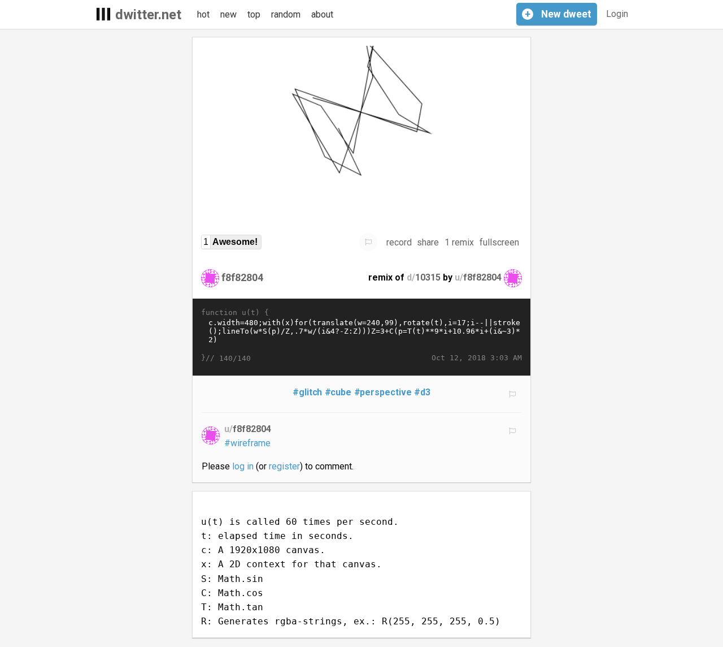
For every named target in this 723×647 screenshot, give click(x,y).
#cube (338, 392)
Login (617, 13)
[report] (368, 242)
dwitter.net (148, 15)
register (284, 466)
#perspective (383, 392)
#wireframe (247, 443)
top (253, 14)
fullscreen (499, 242)
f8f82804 (242, 277)
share (428, 242)
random (285, 14)
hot (203, 14)
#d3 (422, 392)
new (228, 14)
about (322, 14)
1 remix (459, 242)
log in (243, 466)
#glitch (308, 392)
